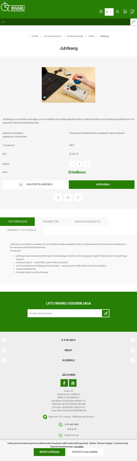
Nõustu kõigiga (49, 452)
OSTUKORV (125, 12)
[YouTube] (73, 383)
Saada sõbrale (73, 198)
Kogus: (6, 163)
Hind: (5, 172)
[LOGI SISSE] (117, 12)
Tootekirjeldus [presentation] (17, 221)
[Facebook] (64, 383)
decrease (72, 164)
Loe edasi (78, 446)
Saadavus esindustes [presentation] (87, 221)
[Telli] (105, 313)
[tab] (17, 221)
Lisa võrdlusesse (63, 198)
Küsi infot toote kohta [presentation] (22, 230)
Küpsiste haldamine (85, 452)
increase (87, 164)
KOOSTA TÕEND (132, 12)
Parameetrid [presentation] (51, 221)
